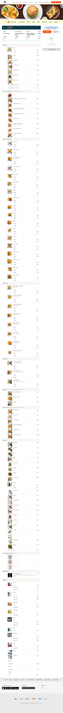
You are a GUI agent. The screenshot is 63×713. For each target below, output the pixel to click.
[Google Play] (14, 688)
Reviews (36, 2)
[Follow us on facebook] (42, 688)
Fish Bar (31, 22)
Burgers (36, 22)
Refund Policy (39, 679)
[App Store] (6, 688)
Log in (53, 2)
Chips (10, 22)
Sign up (58, 2)
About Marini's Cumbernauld (44, 2)
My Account (25, 2)
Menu (17, 2)
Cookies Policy (55, 679)
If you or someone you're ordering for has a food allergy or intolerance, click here (51, 27)
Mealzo (41, 703)
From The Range (25, 22)
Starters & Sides (16, 22)
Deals (21, 2)
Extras (54, 22)
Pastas (42, 22)
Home (14, 2)
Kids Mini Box (47, 22)
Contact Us (31, 2)
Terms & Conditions (30, 679)
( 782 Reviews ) (9, 28)
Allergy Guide (47, 679)
